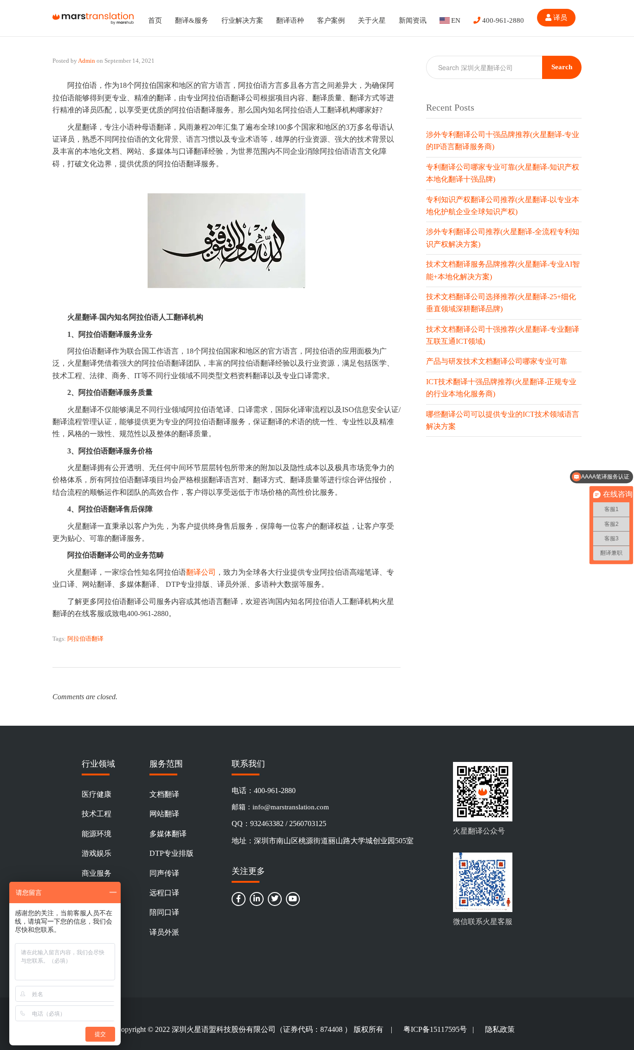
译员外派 (164, 932)
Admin (86, 60)
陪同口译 (164, 912)
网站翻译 (164, 814)
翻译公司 (201, 572)
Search (561, 67)
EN (455, 20)
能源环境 (96, 834)
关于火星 (372, 20)
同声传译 (164, 873)
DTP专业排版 (171, 853)
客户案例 (331, 20)
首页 (155, 20)
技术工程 (96, 814)
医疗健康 (96, 794)
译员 (559, 17)
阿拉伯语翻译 (85, 638)
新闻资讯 (413, 20)
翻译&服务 (191, 20)
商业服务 (96, 873)
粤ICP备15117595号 (435, 1029)
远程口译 (164, 893)
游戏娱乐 (96, 853)
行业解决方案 (242, 20)
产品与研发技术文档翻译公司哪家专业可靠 (496, 361)
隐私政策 (500, 1029)
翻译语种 (290, 20)
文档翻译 (164, 794)
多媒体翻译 (168, 834)
